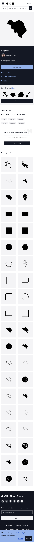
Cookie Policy (20, 533)
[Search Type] (4, 8)
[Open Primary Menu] (3, 4)
